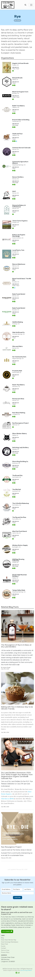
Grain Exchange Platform (26, 970)
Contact (3, 948)
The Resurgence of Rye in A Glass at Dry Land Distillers (16, 646)
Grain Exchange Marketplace (9, 942)
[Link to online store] (16, 141)
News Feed (4, 944)
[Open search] (25, 5)
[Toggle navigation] (31, 5)
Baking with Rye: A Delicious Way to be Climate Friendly (17, 708)
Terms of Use (5, 950)
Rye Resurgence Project (11, 847)
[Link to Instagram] (16, 973)
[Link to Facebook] (19, 973)
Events (3, 946)
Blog (2, 938)
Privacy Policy (5, 952)
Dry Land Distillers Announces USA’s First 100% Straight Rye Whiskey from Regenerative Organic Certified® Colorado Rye (17, 775)
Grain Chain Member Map (8, 940)
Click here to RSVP (7, 799)
